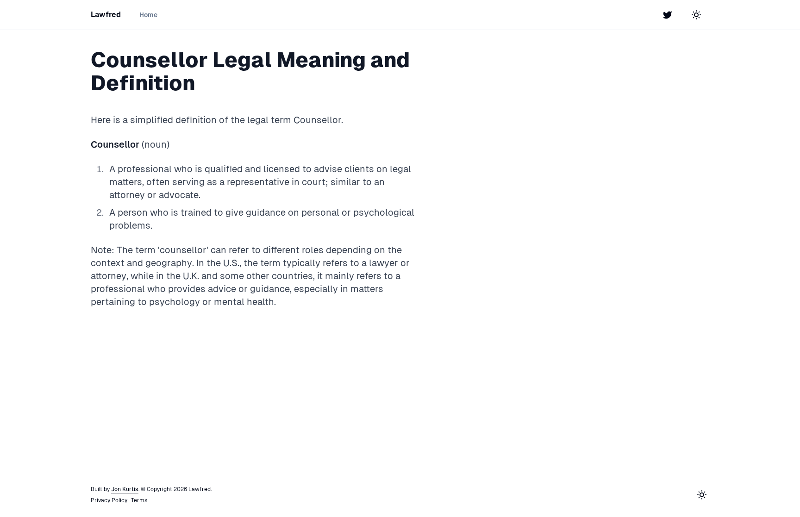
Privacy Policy (109, 500)
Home (148, 15)
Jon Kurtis (124, 489)
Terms (139, 500)
